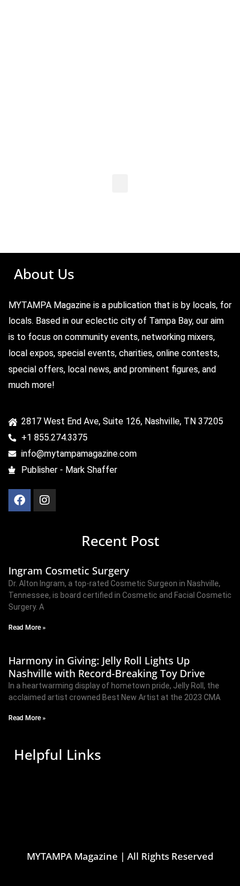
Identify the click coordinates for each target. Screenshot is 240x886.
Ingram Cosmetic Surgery (68, 570)
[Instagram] (44, 500)
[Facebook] (19, 500)
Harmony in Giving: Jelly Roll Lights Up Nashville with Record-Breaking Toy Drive (106, 667)
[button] (120, 183)
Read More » (27, 627)
